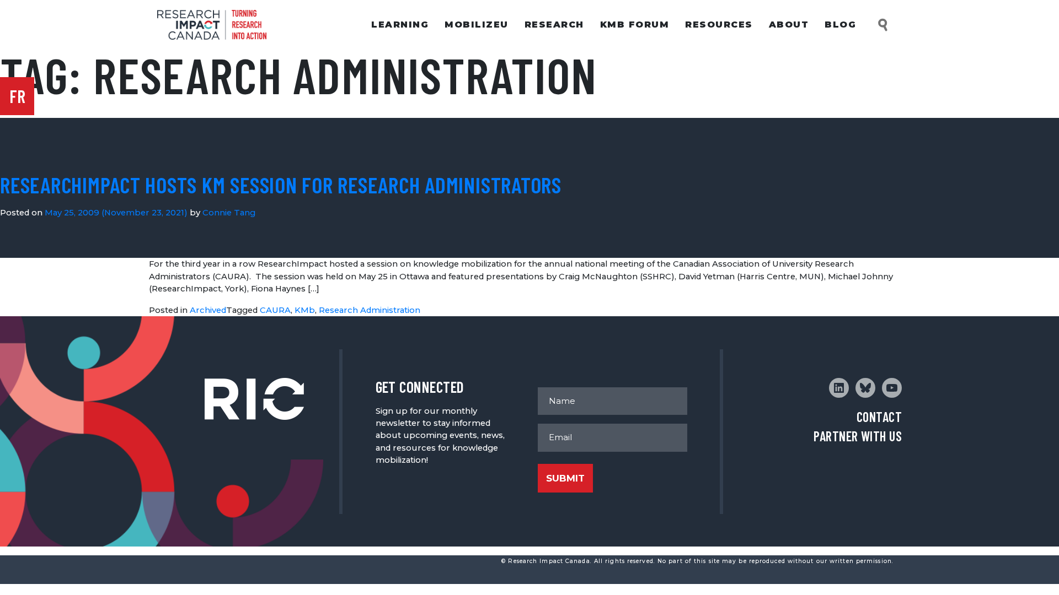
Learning (400, 24)
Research (554, 24)
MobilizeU (477, 24)
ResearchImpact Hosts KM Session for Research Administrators (280, 184)
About (789, 24)
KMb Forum (635, 24)
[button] (883, 25)
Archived (208, 310)
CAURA (275, 310)
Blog (840, 24)
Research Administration (369, 310)
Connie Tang (228, 213)
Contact (879, 417)
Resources (719, 24)
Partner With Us (858, 436)
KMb (305, 310)
